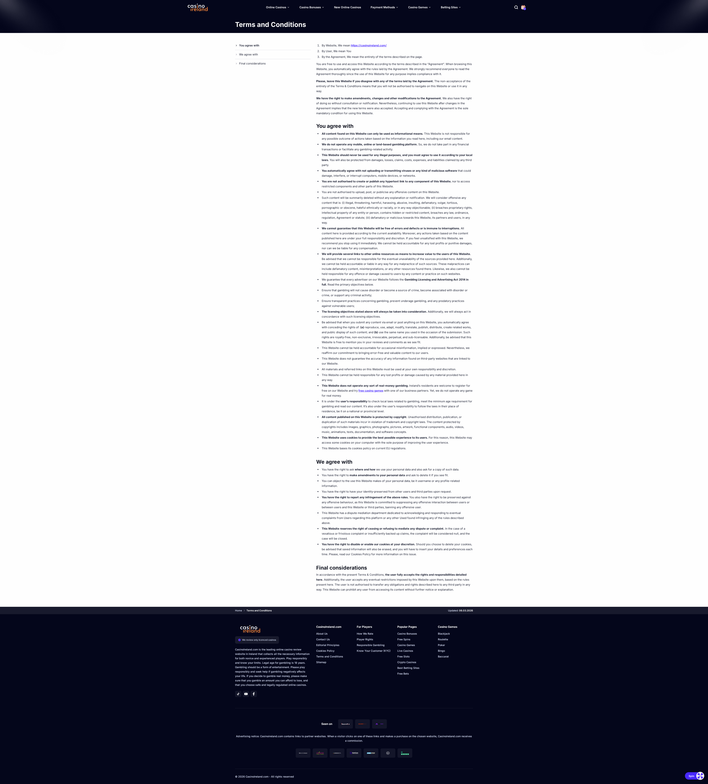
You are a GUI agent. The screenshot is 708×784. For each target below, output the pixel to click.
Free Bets (403, 673)
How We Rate (365, 633)
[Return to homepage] (198, 7)
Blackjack (444, 633)
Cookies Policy (325, 650)
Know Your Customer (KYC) (374, 650)
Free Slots (403, 656)
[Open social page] (238, 694)
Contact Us (323, 639)
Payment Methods (383, 7)
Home (238, 610)
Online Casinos (276, 7)
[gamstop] (371, 753)
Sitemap (321, 662)
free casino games (370, 390)
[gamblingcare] (337, 753)
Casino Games (418, 7)
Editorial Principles (327, 645)
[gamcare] (354, 753)
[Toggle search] (516, 7)
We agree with (248, 54)
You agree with (249, 45)
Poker (441, 645)
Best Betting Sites (408, 667)
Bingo (441, 650)
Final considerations (252, 63)
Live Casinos (405, 650)
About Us (322, 633)
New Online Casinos (347, 7)
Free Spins (403, 639)
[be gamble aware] (303, 753)
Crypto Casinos (406, 662)
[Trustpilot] (405, 753)
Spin (691, 776)
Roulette (443, 639)
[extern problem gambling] (320, 753)
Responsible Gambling (371, 645)
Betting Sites (449, 7)
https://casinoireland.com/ (369, 45)
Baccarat (443, 656)
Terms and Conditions (329, 656)
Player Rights (365, 639)
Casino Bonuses (310, 7)
